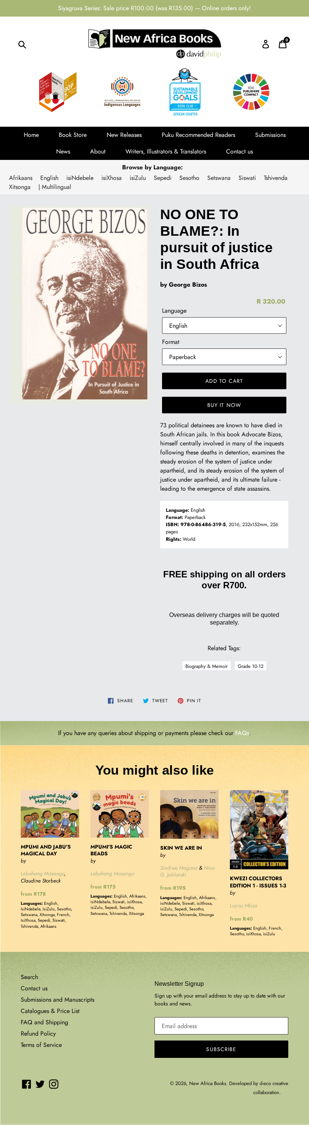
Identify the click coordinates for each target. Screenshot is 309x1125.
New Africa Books (207, 1083)
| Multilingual (54, 187)
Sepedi (162, 177)
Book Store (73, 134)
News (63, 151)
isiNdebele (79, 177)
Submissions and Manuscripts (57, 999)
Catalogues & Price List (50, 1011)
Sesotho (189, 177)
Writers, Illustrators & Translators (165, 151)
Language (174, 310)
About (98, 151)
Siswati (247, 177)
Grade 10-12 (250, 666)
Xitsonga (20, 187)
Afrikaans (20, 177)
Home (31, 134)
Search (29, 977)
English (49, 177)
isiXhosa (111, 177)
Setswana (219, 177)
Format (170, 342)
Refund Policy (38, 1033)
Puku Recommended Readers (198, 134)
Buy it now (224, 405)
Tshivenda (276, 177)
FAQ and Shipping (44, 1022)
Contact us (239, 151)
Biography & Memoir (206, 666)
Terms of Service (41, 1045)
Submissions (270, 134)
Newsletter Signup (179, 984)
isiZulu (138, 177)
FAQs (242, 733)
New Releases (124, 134)
